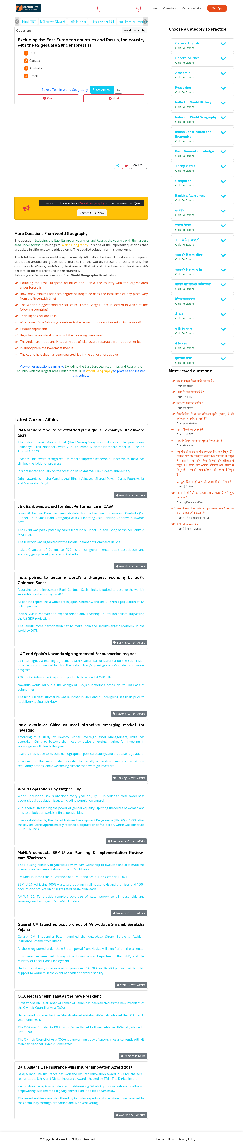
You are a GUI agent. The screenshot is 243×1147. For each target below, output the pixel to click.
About (171, 1139)
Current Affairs (191, 8)
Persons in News (134, 1056)
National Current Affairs (130, 713)
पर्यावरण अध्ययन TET (102, 21)
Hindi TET (29, 21)
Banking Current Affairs (130, 642)
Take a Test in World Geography (65, 90)
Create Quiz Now (92, 213)
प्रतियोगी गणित (77, 21)
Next (115, 98)
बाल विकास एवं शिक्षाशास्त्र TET (137, 21)
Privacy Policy (186, 1139)
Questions (170, 8)
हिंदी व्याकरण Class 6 (52, 21)
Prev (49, 98)
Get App (217, 8)
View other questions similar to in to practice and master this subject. (81, 371)
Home (153, 8)
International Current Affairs (127, 841)
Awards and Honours (131, 495)
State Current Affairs (132, 985)
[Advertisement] (81, 132)
